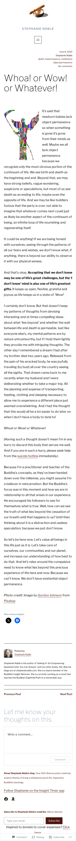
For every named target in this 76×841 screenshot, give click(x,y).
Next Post (66, 694)
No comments (65, 66)
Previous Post (12, 694)
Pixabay (10, 601)
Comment (60, 759)
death (41, 59)
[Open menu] (38, 40)
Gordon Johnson (50, 595)
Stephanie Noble (22, 654)
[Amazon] (13, 799)
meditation (66, 59)
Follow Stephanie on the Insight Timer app (34, 790)
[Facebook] (6, 799)
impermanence (52, 59)
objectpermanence (62, 62)
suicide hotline (27, 456)
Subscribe (54, 820)
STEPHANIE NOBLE (38, 28)
